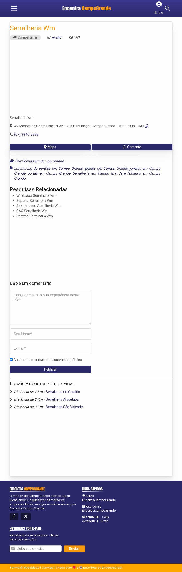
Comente (134, 147)
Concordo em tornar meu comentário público (48, 360)
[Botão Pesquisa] (168, 8)
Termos (15, 567)
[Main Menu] (14, 8)
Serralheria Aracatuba (62, 399)
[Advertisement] (91, 80)
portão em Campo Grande (49, 173)
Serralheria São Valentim (65, 407)
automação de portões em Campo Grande (48, 168)
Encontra (86, 8)
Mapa (51, 147)
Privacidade (31, 567)
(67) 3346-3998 (26, 134)
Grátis (104, 521)
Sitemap (47, 567)
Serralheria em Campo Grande (97, 173)
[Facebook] (14, 516)
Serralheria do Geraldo (63, 392)
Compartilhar (27, 37)
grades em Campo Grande (106, 168)
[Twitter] (26, 516)
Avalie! (57, 37)
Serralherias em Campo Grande (39, 161)
